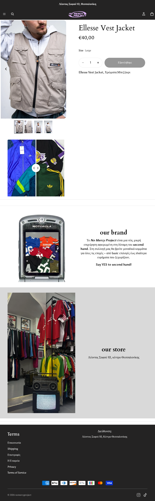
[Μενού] (4, 14)
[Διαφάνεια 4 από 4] (48, 127)
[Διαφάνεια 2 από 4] (28, 127)
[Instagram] (138, 495)
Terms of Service (17, 472)
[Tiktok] (145, 495)
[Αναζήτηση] (12, 14)
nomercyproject (23, 495)
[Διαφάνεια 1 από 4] (19, 127)
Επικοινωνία (14, 442)
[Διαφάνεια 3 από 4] (38, 127)
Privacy (12, 466)
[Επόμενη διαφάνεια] (62, 69)
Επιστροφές (14, 454)
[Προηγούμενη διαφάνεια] (5, 69)
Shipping (13, 448)
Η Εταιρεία (13, 460)
